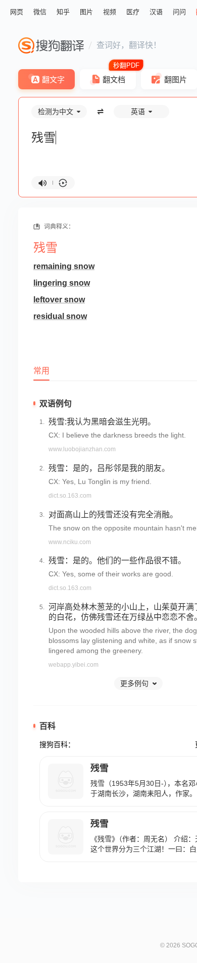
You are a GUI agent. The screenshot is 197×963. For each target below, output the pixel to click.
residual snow (60, 316)
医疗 (132, 12)
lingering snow (61, 283)
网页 (16, 12)
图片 (86, 12)
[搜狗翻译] (51, 45)
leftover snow (59, 299)
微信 (39, 12)
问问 (179, 12)
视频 (109, 12)
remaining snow (63, 266)
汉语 (156, 12)
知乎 (63, 12)
